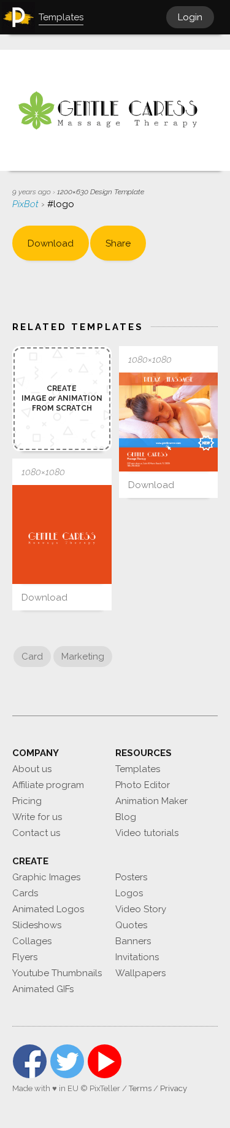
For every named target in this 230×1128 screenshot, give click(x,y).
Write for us (37, 816)
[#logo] (62, 535)
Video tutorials (146, 832)
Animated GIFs (43, 989)
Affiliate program (48, 785)
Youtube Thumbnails (57, 973)
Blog (125, 816)
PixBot (26, 204)
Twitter (67, 1061)
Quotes (131, 925)
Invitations (137, 957)
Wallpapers (140, 973)
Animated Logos (48, 909)
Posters (131, 877)
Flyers (24, 957)
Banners (133, 941)
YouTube (104, 1061)
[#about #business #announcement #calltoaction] (168, 422)
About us (32, 769)
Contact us (36, 832)
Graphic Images (46, 877)
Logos (129, 893)
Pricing (27, 801)
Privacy (173, 1088)
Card (32, 656)
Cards (25, 893)
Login (190, 17)
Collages (32, 941)
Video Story (140, 909)
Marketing (82, 656)
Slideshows (36, 925)
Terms (140, 1088)
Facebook (30, 1061)
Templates (137, 769)
